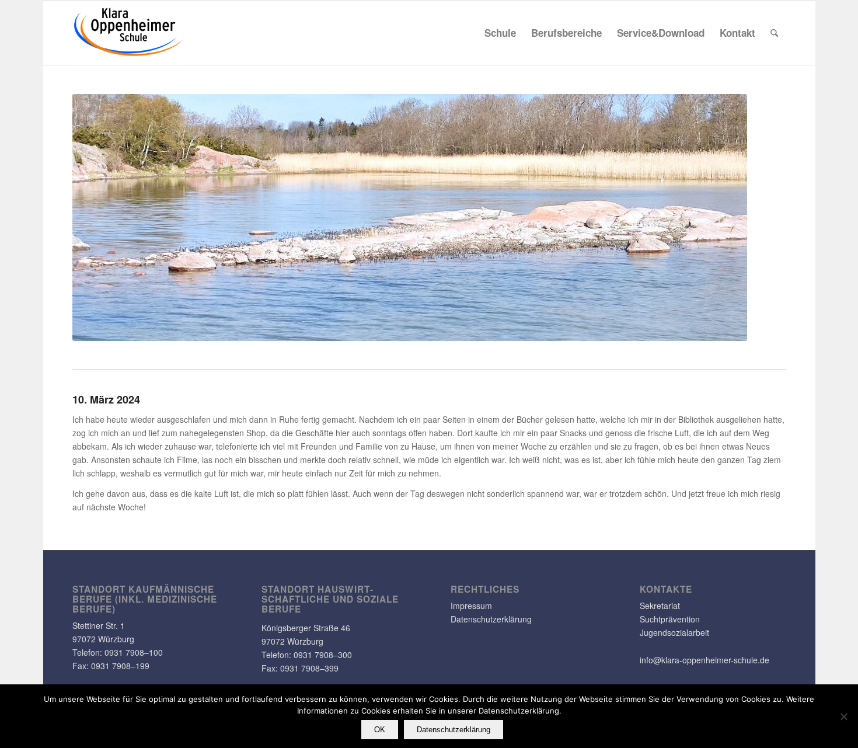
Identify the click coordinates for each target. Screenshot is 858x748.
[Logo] (129, 33)
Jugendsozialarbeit (674, 632)
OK (379, 729)
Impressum (471, 605)
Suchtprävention (670, 619)
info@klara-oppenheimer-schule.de (704, 660)
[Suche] (774, 33)
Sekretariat (660, 605)
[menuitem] (500, 33)
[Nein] (843, 716)
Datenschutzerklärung (491, 619)
